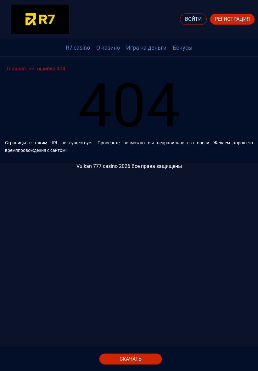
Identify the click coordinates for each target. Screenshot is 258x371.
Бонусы (183, 47)
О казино (108, 47)
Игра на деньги (146, 47)
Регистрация (232, 19)
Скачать (131, 359)
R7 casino (78, 47)
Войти (193, 19)
